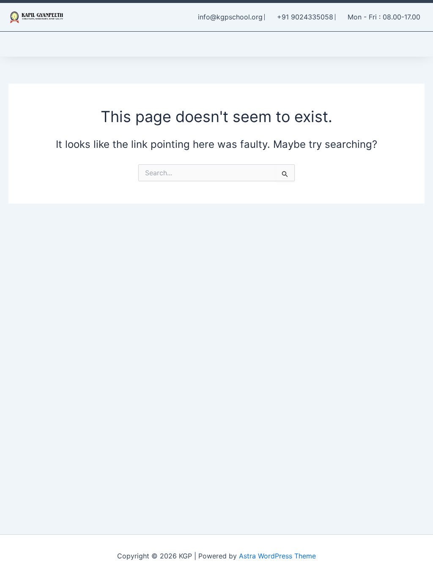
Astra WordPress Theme (277, 556)
